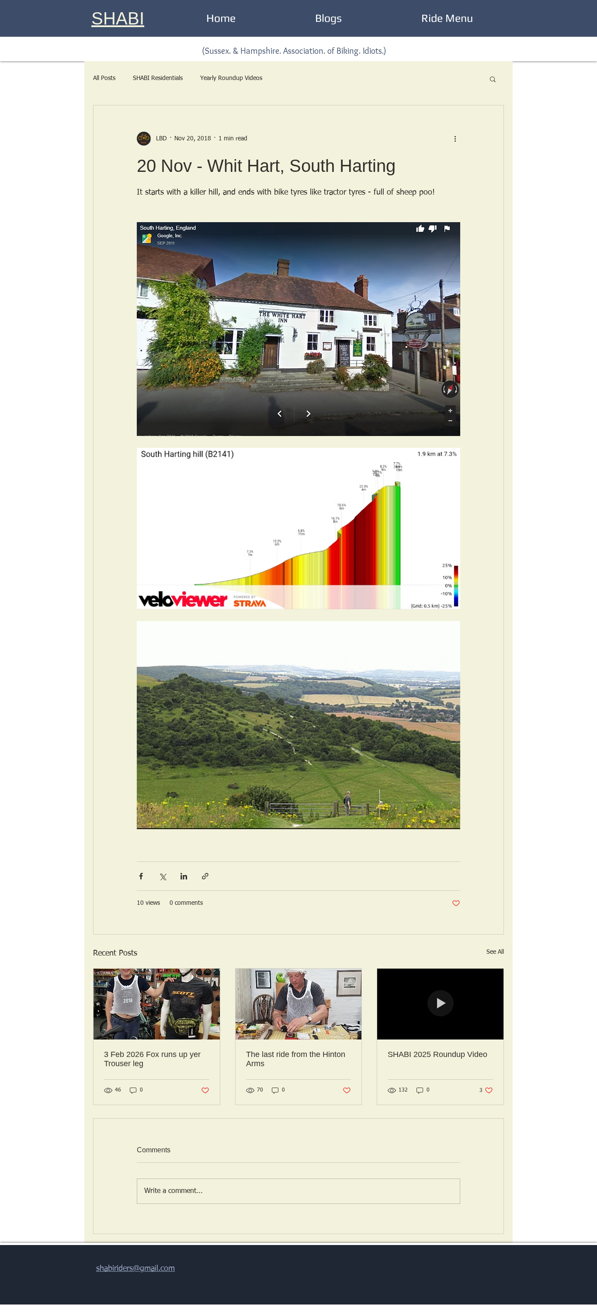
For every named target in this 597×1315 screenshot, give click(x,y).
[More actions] (455, 138)
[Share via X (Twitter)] (162, 876)
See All (495, 952)
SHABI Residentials (158, 78)
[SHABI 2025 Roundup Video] (440, 1004)
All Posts (104, 78)
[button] (493, 78)
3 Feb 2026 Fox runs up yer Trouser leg (152, 1059)
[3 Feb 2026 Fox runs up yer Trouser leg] (157, 1004)
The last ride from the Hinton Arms (295, 1059)
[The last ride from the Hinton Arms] (299, 1004)
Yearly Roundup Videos (231, 78)
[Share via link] (205, 876)
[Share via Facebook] (141, 876)
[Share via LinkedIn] (184, 876)
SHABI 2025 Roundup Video (437, 1054)
